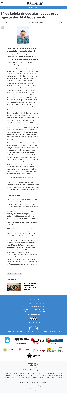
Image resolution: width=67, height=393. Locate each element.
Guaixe (35, 377)
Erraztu (63, 22)
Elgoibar (33, 7)
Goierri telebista (24, 377)
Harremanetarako (49, 332)
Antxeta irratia (51, 373)
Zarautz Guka (24, 382)
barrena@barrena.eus (33, 314)
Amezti (34, 373)
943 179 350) (40, 304)
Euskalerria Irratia (55, 375)
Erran (45, 375)
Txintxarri (56, 380)
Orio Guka (47, 380)
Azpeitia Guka (9, 375)
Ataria (60, 373)
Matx (27, 386)
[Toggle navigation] (2, 3)
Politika (10, 274)
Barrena (30, 375)
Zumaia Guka (35, 382)
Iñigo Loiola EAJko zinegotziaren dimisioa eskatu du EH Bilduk (30, 286)
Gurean (33, 386)
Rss (59, 332)
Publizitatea (30, 332)
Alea (27, 373)
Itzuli (55, 22)
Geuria (7, 377)
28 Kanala (44, 382)
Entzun (48, 22)
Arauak (39, 332)
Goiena (14, 377)
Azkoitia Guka (21, 375)
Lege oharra (20, 332)
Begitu (38, 375)
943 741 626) (42, 309)
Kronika (9, 380)
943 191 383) (42, 312)
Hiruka (60, 377)
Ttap (39, 386)
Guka (41, 377)
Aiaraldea (8, 373)
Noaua (25, 380)
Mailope (17, 380)
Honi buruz (10, 332)
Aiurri (22, 373)
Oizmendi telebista (35, 380)
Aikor (15, 373)
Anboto (41, 373)
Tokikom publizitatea (33, 388)
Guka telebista (50, 377)
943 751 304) (40, 306)
